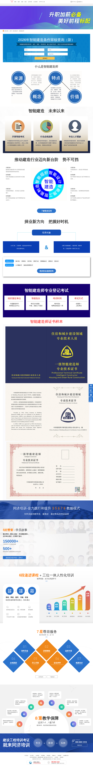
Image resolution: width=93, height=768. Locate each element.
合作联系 (30, 1)
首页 (12, 1)
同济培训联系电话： (36, 757)
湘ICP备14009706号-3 (48, 757)
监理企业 (50, 261)
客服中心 (80, 1)
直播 (22, 1)
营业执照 (61, 757)
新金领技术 (15, 31)
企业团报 (35, 1)
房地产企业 (36, 261)
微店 (26, 1)
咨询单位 (24, 261)
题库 (19, 1)
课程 (15, 1)
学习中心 (74, 1)
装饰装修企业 (43, 261)
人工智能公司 (19, 265)
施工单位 (18, 261)
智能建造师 (21, 31)
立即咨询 (40, 677)
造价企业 (56, 261)
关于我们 (26, 755)
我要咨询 (79, 745)
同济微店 (59, 755)
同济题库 (48, 755)
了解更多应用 (46, 211)
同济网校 (43, 755)
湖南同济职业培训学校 (47, 759)
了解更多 (52, 677)
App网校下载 (65, 755)
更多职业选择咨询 (46, 271)
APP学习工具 (42, 1)
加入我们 (32, 755)
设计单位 (30, 261)
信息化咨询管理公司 (28, 265)
